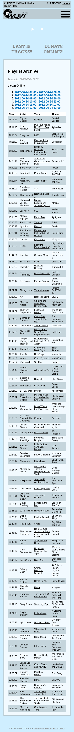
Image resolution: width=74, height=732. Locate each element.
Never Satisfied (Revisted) (42, 426)
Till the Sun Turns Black (40, 692)
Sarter (37, 167)
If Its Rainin (40, 646)
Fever (37, 587)
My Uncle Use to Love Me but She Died (41, 397)
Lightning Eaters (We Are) (42, 246)
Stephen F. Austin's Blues (41, 480)
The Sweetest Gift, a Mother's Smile (42, 701)
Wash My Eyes (42, 604)
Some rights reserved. (43, 728)
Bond (36, 261)
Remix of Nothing (38, 266)
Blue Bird (38, 560)
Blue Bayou (40, 637)
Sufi (36, 188)
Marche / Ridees (38, 673)
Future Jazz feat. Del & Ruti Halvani (42, 233)
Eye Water (39, 239)
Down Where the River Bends (42, 407)
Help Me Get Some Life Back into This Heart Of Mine (42, 533)
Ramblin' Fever (41, 510)
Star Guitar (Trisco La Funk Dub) (42, 161)
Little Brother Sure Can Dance (40, 447)
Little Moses (40, 613)
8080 (36, 135)
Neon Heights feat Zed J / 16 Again (41, 341)
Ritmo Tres (39, 217)
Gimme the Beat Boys (39, 349)
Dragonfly (39, 379)
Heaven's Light (41, 297)
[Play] (32, 29)
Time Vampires (41, 290)
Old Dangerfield (42, 488)
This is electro (41, 325)
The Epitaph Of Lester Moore (41, 595)
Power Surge (40, 173)
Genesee (38, 418)
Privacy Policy (59, 728)
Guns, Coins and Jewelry (40, 665)
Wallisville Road (42, 622)
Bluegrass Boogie (39, 439)
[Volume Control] (42, 29)
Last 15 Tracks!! (22, 49)
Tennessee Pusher (39, 496)
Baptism (38, 119)
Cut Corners (40, 385)
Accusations (40, 180)
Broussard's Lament (40, 686)
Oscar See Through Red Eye (40, 319)
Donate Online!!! (54, 49)
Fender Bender (41, 281)
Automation (13, 79)
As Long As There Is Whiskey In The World (42, 470)
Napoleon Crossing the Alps (40, 551)
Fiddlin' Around (41, 517)
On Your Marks (41, 255)
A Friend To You (42, 370)
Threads (38, 222)
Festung (38, 226)
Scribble (38, 362)
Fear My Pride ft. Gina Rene (41, 141)
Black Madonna (42, 454)
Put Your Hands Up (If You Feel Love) (42, 127)
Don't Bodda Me (42, 273)
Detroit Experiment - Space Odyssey (42, 203)
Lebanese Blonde (39, 311)
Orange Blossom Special (38, 570)
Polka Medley (41, 432)
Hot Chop (39, 354)
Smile (37, 523)
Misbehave (39, 461)
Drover (37, 391)
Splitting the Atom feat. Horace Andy (40, 303)
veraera (66, 3)
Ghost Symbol (41, 358)
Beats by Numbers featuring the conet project (40, 151)
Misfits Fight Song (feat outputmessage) (42, 332)
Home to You (40, 581)
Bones (37, 680)
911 (36, 211)
